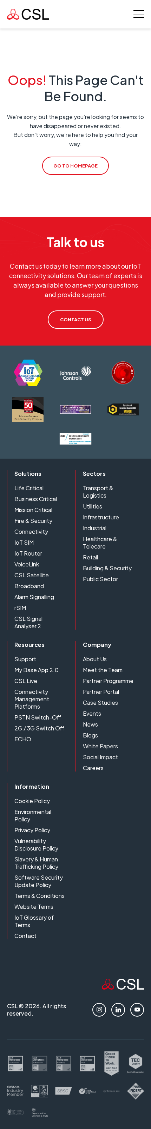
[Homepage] (28, 14)
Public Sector (100, 579)
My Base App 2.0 (36, 670)
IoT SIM (24, 542)
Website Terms (33, 906)
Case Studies (100, 702)
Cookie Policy (32, 801)
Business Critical (35, 499)
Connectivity (31, 531)
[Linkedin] (118, 1010)
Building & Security (107, 568)
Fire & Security (33, 520)
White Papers (100, 746)
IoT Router (28, 553)
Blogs (90, 735)
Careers (93, 768)
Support (25, 659)
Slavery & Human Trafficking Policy (36, 862)
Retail (90, 557)
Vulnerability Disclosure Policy (36, 844)
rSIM (20, 607)
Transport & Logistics (98, 491)
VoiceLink (26, 564)
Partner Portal (101, 691)
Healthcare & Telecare (100, 542)
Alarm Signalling (34, 596)
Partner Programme (108, 680)
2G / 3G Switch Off (39, 728)
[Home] (123, 987)
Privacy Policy (32, 830)
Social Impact (100, 757)
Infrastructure (101, 517)
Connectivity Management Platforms (31, 699)
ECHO (22, 739)
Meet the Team (103, 670)
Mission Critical (33, 509)
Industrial (94, 528)
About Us (95, 659)
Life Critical (29, 488)
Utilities (92, 506)
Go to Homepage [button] (75, 166)
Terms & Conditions (39, 895)
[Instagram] (99, 1010)
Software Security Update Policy (38, 881)
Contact (25, 935)
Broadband (29, 586)
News (90, 724)
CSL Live (25, 680)
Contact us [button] (75, 319)
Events (92, 713)
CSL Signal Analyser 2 (28, 622)
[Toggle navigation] (138, 14)
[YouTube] (137, 1010)
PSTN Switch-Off (37, 717)
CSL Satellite (31, 575)
